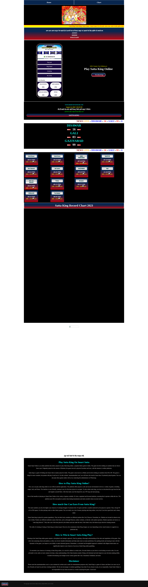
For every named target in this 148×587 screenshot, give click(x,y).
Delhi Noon (57, 156)
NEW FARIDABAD (81, 157)
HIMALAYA (31, 193)
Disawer (81, 181)
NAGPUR (107, 156)
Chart (99, 2)
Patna (57, 181)
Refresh (5, 584)
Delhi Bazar (31, 156)
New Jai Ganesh (31, 181)
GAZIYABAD (81, 168)
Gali (107, 168)
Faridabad (57, 193)
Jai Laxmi (57, 168)
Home (49, 2)
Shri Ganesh (31, 168)
